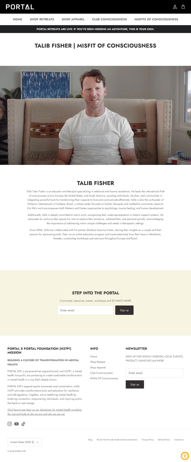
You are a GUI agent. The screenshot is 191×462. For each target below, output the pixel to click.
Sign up (124, 310)
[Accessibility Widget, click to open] (185, 456)
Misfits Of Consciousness (156, 19)
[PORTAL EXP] (20, 7)
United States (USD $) (22, 442)
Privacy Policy (148, 439)
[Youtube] (16, 424)
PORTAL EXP (20, 451)
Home (17, 19)
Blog (90, 439)
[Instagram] (9, 424)
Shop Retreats (42, 19)
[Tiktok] (23, 424)
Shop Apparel (73, 19)
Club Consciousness (109, 19)
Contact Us (179, 439)
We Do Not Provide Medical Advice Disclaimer (117, 439)
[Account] (174, 7)
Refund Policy (164, 439)
